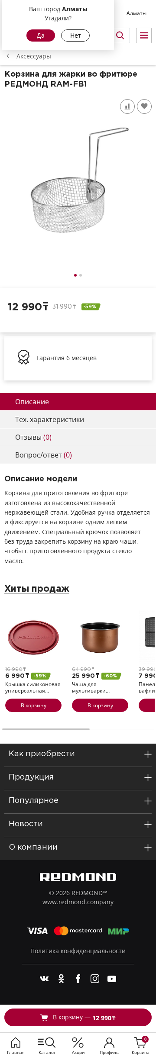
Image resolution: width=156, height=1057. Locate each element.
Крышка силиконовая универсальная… (33, 687)
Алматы (136, 13)
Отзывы (33, 437)
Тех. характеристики (49, 419)
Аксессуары (33, 56)
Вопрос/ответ (43, 455)
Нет (75, 35)
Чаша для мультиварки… (91, 687)
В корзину (33, 705)
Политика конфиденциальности (78, 951)
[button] (75, 275)
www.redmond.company (78, 902)
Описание (32, 401)
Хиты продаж (36, 589)
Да (41, 35)
